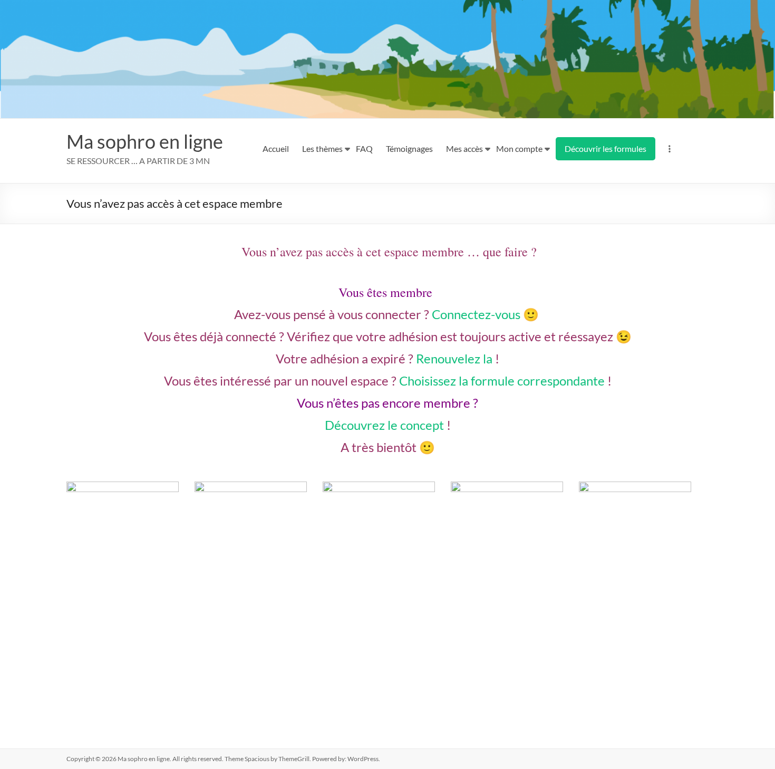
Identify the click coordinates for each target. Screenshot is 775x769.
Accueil (276, 148)
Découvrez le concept (384, 424)
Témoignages (409, 148)
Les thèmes (322, 148)
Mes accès (464, 148)
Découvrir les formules (605, 148)
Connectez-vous (476, 314)
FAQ (364, 148)
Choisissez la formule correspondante (502, 380)
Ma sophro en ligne (144, 141)
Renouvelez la (454, 358)
